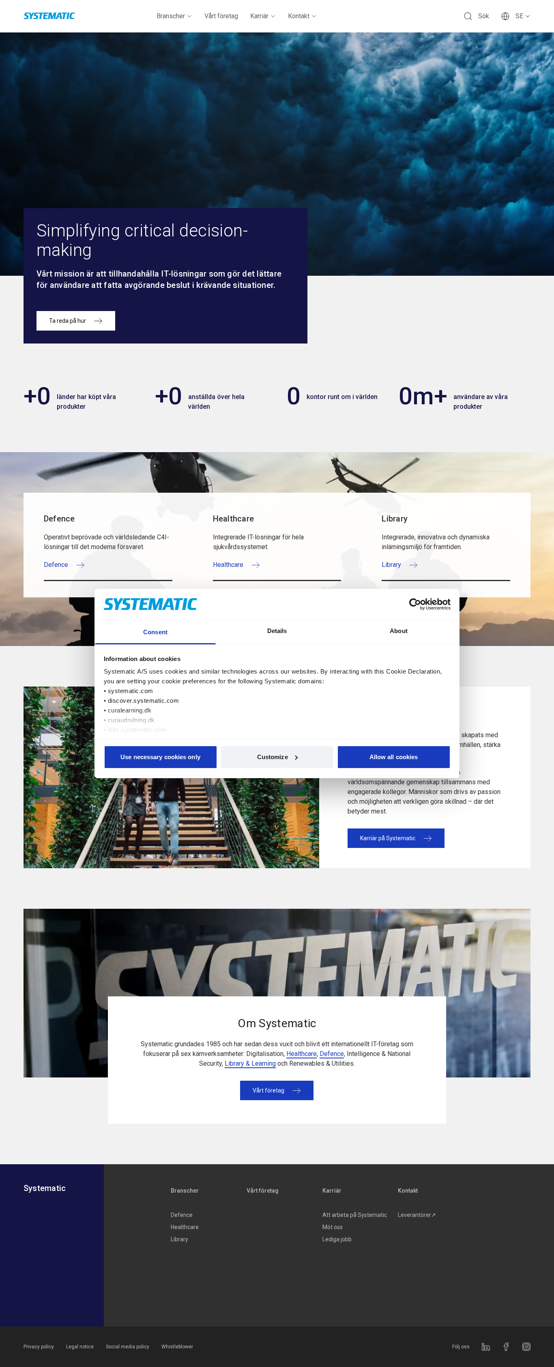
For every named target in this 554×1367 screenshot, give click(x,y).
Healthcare (301, 1054)
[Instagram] (526, 1347)
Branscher (171, 16)
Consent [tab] (155, 632)
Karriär (259, 16)
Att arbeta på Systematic (354, 1215)
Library (179, 1239)
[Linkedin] (486, 1347)
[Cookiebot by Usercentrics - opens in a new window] (415, 604)
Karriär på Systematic (387, 838)
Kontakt (298, 16)
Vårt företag (221, 16)
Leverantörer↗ (417, 1215)
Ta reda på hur (67, 321)
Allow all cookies (393, 756)
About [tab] (399, 630)
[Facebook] (506, 1347)
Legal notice (80, 1347)
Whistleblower (177, 1347)
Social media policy (127, 1347)
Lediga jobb (337, 1239)
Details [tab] (277, 630)
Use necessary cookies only (160, 756)
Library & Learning (250, 1063)
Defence (332, 1054)
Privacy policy (39, 1347)
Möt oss (332, 1227)
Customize (272, 756)
